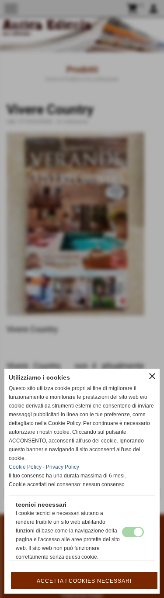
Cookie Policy (25, 467)
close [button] (152, 376)
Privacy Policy (62, 467)
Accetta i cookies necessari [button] (84, 581)
